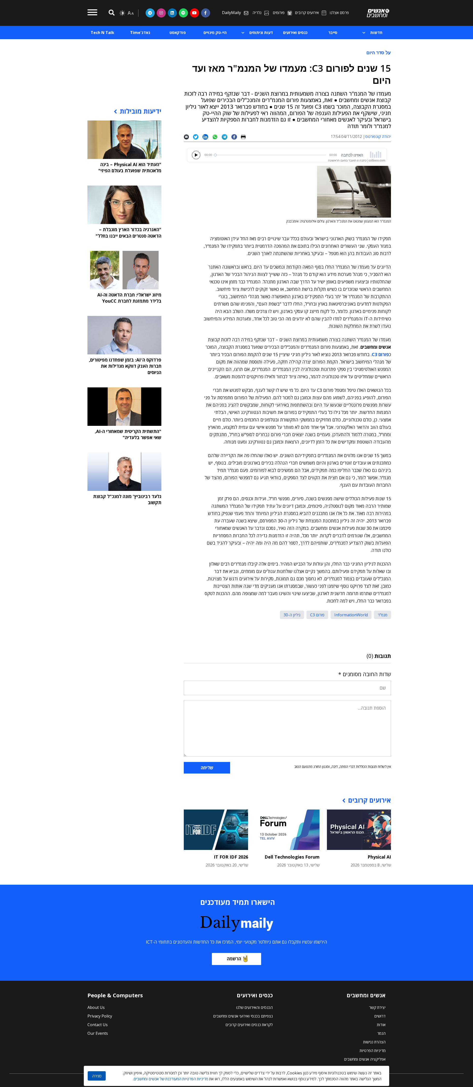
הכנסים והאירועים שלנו (254, 1007)
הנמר (381, 1033)
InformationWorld (351, 615)
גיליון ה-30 (292, 615)
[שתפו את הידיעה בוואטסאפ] (217, 137)
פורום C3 (317, 615)
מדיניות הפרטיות (373, 1050)
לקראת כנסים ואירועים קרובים (249, 1024)
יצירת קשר (377, 1007)
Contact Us (97, 1024)
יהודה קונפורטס (378, 136)
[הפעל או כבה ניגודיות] (122, 13)
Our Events (97, 1033)
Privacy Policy (99, 1016)
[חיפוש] (111, 13)
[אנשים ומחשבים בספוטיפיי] (183, 13)
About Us (96, 1007)
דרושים (380, 1016)
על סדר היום (378, 52)
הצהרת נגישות (374, 1042)
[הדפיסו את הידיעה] (245, 137)
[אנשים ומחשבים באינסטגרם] (161, 13)
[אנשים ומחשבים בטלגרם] (150, 13)
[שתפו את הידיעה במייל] (188, 137)
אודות (381, 1024)
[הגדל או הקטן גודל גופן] (130, 13)
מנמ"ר (382, 615)
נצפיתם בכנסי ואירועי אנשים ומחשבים (243, 1016)
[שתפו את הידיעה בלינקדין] (207, 137)
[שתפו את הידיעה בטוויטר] (198, 137)
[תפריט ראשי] (92, 13)
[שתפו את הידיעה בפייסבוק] (236, 137)
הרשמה (234, 959)
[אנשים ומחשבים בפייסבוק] (205, 13)
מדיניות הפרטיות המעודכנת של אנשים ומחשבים (171, 1079)
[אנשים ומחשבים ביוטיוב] (194, 13)
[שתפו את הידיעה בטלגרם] (226, 137)
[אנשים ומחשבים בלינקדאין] (172, 13)
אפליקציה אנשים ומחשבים (365, 1059)
